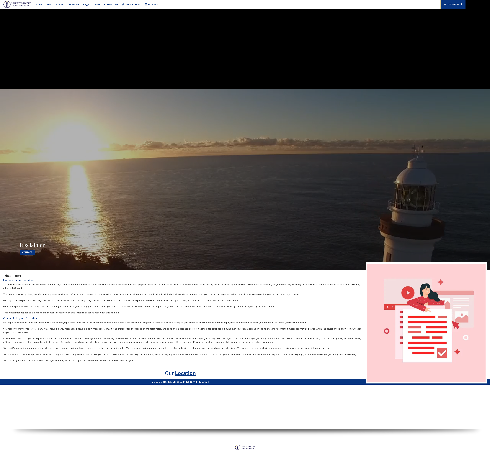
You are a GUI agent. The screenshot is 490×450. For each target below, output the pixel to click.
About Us (73, 4)
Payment (152, 4)
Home (39, 4)
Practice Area (55, 4)
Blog (97, 4)
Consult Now (132, 4)
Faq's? (86, 4)
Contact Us (111, 4)
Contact (27, 252)
